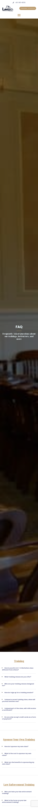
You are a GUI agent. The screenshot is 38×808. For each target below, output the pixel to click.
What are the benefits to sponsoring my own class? (18, 763)
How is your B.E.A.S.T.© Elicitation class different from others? (17, 669)
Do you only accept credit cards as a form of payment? (19, 718)
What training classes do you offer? (17, 677)
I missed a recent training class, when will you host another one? (18, 700)
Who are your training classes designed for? (18, 685)
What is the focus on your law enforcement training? (14, 801)
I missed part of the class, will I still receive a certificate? (19, 709)
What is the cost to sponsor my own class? (16, 754)
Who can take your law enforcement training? (17, 793)
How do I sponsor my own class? (16, 746)
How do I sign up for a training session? (18, 693)
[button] (19, 15)
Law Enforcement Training (19, 784)
